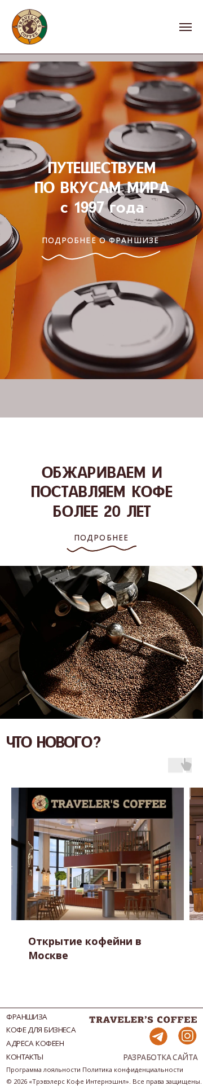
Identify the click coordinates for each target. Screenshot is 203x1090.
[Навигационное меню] (185, 27)
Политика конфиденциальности (132, 1069)
